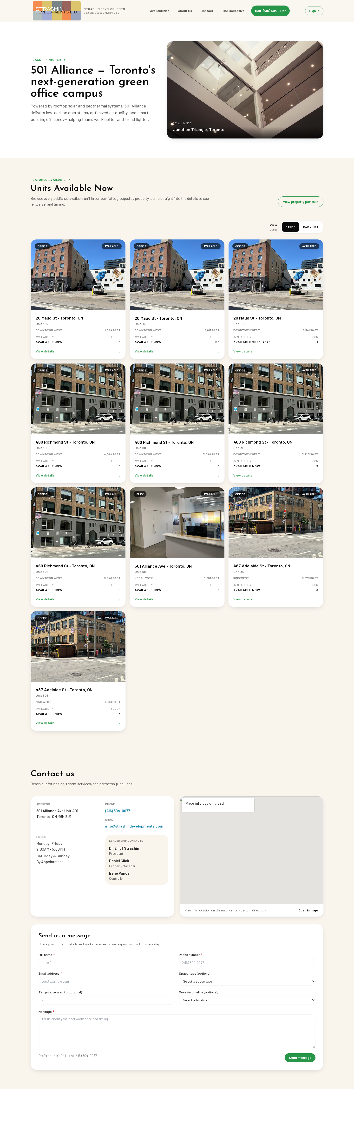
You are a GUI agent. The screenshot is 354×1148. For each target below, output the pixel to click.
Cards (291, 227)
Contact (207, 11)
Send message (300, 1057)
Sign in (314, 11)
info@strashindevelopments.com (134, 826)
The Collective (233, 11)
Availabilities (159, 11)
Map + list (310, 227)
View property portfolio (300, 202)
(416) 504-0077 (117, 810)
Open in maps (308, 910)
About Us (185, 11)
